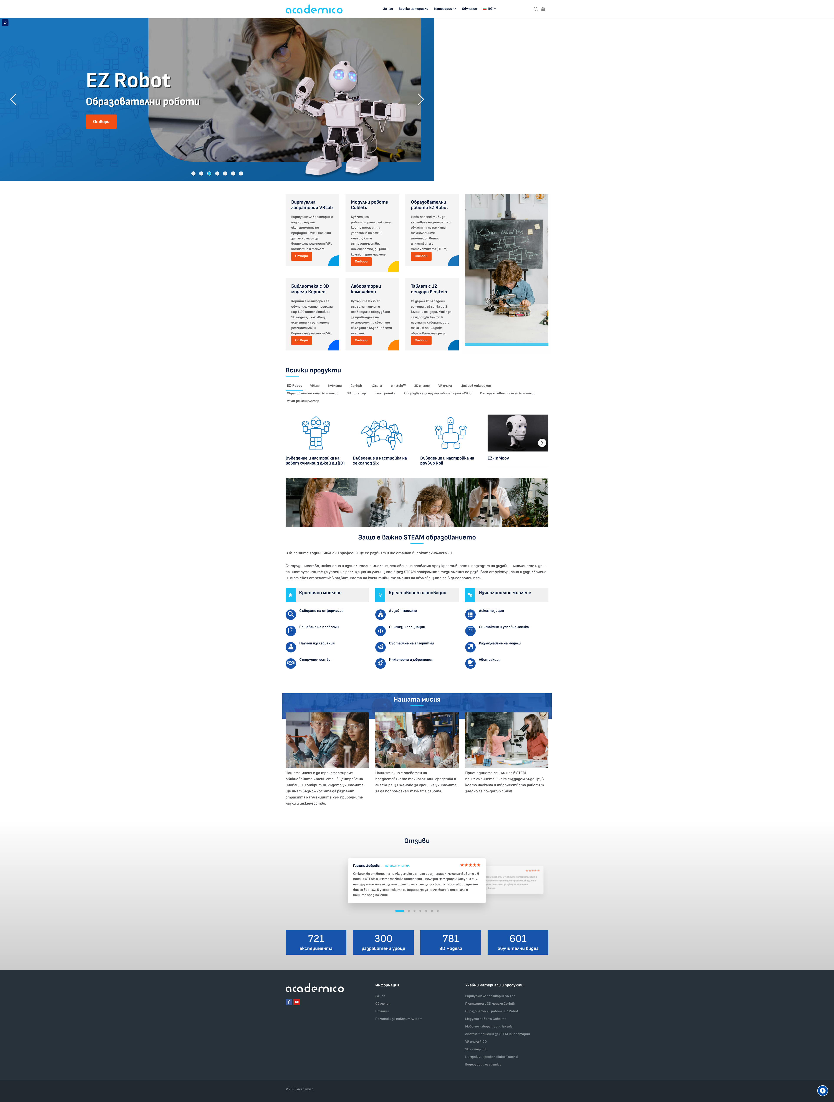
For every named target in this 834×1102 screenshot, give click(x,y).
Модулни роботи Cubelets (485, 1019)
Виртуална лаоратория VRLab (312, 205)
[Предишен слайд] (13, 99)
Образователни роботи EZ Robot (429, 205)
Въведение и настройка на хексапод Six (380, 461)
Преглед (316, 433)
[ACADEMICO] (314, 8)
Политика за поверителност (398, 1019)
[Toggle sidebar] (5, 22)
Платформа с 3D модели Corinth (490, 1004)
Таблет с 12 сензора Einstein (429, 289)
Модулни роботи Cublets (369, 205)
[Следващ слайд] (421, 99)
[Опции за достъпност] (822, 1090)
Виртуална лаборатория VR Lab (490, 996)
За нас (380, 996)
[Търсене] (535, 9)
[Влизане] (543, 9)
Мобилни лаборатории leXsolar (489, 1026)
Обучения (382, 1004)
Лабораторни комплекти (366, 289)
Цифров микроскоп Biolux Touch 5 (491, 1057)
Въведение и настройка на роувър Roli (447, 461)
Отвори (301, 256)
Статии (382, 1011)
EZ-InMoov (498, 458)
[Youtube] (296, 1002)
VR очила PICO (476, 1042)
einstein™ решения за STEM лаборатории (497, 1034)
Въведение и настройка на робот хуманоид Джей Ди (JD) (315, 461)
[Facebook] (289, 1002)
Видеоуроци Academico (483, 1064)
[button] (193, 173)
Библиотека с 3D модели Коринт (310, 289)
